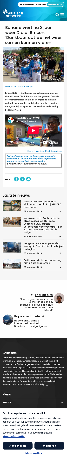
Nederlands (55, 4)
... (47, 384)
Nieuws (7, 402)
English (41, 4)
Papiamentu (27, 4)
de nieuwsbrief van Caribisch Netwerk (26, 164)
